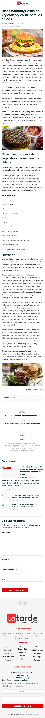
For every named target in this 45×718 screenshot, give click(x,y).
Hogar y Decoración (22, 648)
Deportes (7, 647)
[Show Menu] (2, 3)
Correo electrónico (9, 569)
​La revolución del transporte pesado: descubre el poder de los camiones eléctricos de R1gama (31, 470)
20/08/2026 (16, 500)
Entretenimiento (8, 657)
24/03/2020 (21, 23)
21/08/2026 (32, 477)
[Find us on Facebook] (20, 603)
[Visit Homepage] (22, 3)
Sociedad (6, 467)
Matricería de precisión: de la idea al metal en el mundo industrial (25, 506)
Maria (12, 23)
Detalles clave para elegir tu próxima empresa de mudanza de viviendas (25, 496)
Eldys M (24, 477)
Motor (22, 655)
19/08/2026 (16, 509)
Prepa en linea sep (22, 678)
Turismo (37, 660)
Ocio (22, 659)
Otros (37, 647)
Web (3, 579)
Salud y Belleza (37, 650)
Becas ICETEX (22, 675)
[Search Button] (42, 3)
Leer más (8, 490)
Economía (8, 650)
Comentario (7, 532)
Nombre (5, 560)
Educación (8, 653)
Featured (8, 660)
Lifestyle (22, 652)
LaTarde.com (15, 714)
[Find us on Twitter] (25, 603)
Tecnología (37, 657)
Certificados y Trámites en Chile (22, 673)
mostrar (12, 398)
